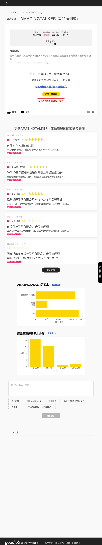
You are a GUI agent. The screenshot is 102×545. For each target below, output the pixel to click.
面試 (40, 12)
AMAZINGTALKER (28, 12)
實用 (14, 111)
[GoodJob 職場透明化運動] (7, 3)
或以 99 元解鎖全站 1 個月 (51, 100)
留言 (27, 111)
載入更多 (51, 270)
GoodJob (8, 12)
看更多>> (56, 285)
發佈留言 (51, 416)
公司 (16, 12)
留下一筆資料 (51, 94)
